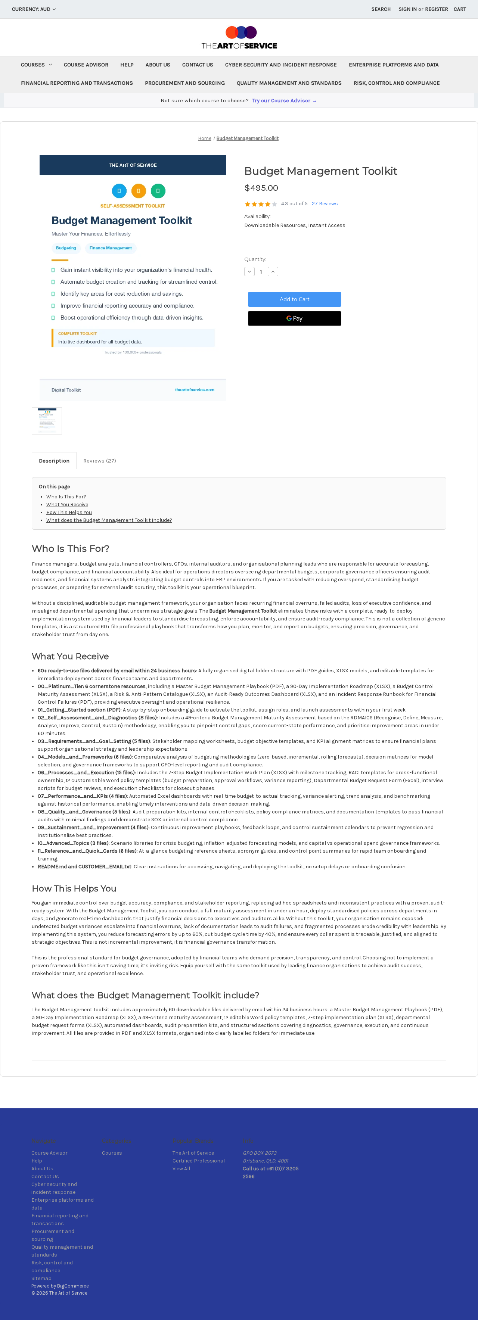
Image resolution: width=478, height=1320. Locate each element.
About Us (158, 64)
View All (181, 1168)
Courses (33, 64)
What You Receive (67, 504)
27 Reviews (325, 203)
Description (54, 460)
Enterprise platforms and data (394, 64)
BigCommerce (73, 1286)
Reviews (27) (99, 460)
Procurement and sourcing (185, 83)
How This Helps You (69, 512)
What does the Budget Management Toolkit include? (109, 520)
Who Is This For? (66, 497)
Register (436, 9)
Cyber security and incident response (281, 64)
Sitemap (41, 1278)
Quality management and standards (289, 83)
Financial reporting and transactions (77, 83)
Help (127, 64)
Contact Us (197, 64)
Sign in (408, 9)
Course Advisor (86, 64)
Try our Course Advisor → (284, 100)
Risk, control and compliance (397, 83)
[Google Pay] (294, 318)
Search (381, 9)
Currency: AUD (32, 9)
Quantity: (255, 259)
